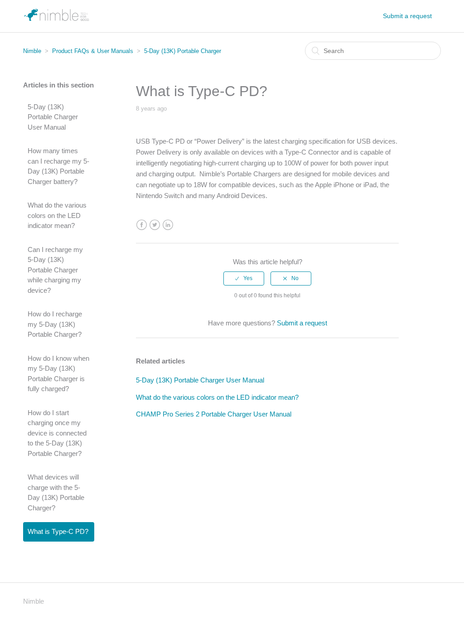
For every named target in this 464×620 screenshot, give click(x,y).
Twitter (154, 225)
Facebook (141, 225)
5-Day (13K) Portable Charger (182, 51)
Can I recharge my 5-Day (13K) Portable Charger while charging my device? (55, 270)
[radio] (243, 278)
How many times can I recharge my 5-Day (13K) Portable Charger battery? (58, 166)
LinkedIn (168, 225)
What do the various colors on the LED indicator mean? (57, 215)
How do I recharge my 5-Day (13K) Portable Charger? (55, 324)
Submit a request (407, 15)
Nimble (32, 51)
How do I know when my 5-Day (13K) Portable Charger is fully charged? (58, 373)
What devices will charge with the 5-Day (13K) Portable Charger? (56, 492)
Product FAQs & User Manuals (92, 51)
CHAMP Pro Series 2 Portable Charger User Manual (213, 414)
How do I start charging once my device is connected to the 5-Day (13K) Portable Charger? (57, 433)
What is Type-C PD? (58, 531)
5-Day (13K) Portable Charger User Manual (53, 117)
